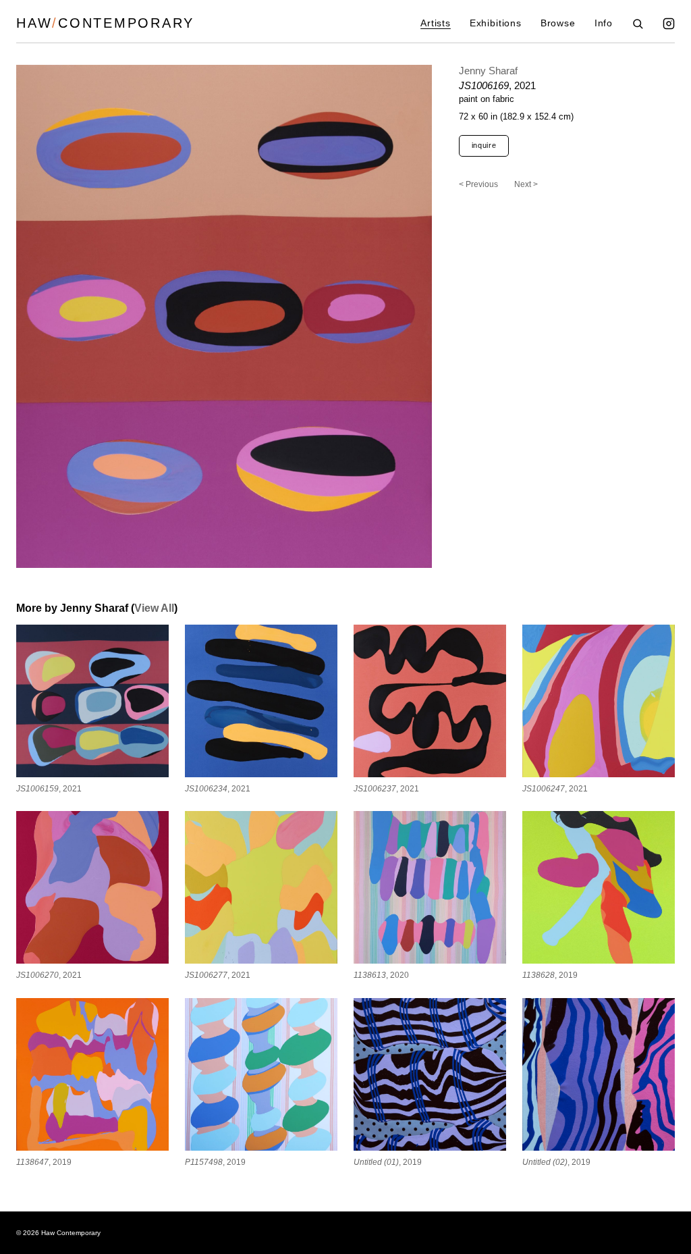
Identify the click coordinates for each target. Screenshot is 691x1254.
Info (604, 23)
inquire (484, 145)
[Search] (638, 24)
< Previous (478, 184)
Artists (435, 23)
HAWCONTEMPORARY (105, 23)
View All (154, 608)
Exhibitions (496, 23)
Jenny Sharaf (488, 70)
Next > (526, 184)
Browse (558, 23)
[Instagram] (669, 24)
